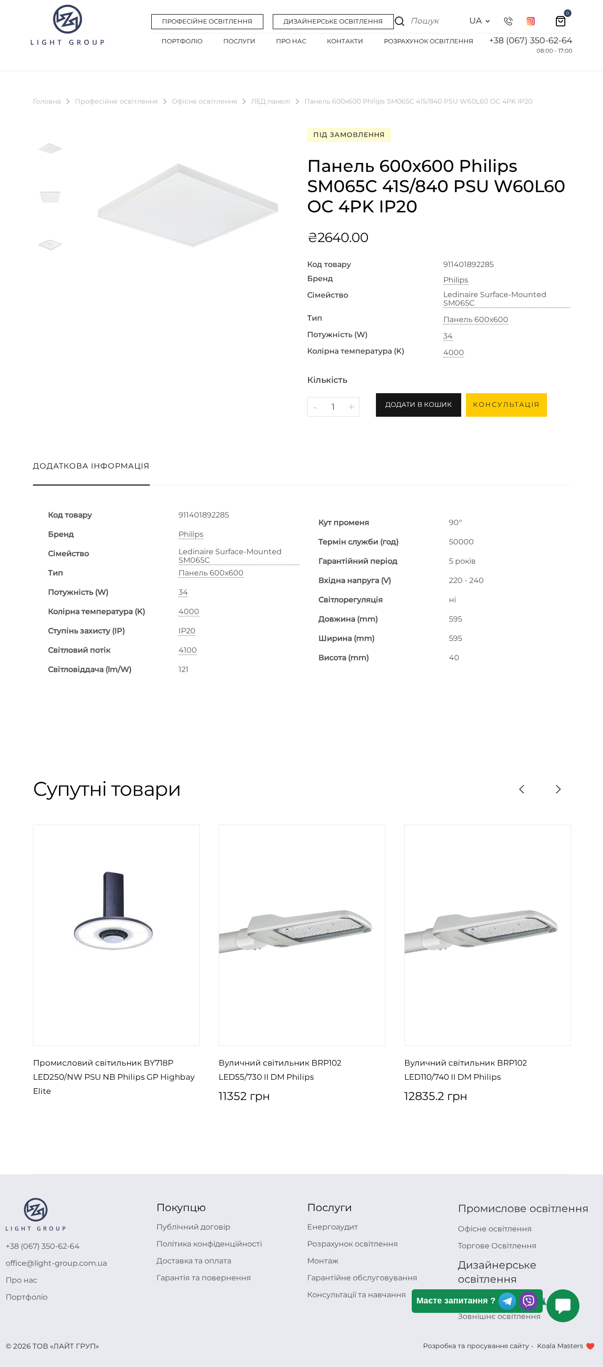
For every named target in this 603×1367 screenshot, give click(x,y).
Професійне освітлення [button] (207, 21)
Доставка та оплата (193, 1260)
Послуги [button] (239, 41)
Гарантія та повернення (203, 1277)
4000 (453, 352)
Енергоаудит (332, 1226)
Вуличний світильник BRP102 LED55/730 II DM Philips (280, 1070)
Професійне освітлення (116, 101)
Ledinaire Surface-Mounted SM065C (494, 299)
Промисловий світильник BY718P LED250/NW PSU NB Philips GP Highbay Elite (114, 1077)
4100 (188, 650)
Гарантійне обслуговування (362, 1277)
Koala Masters (560, 1346)
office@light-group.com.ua (56, 1263)
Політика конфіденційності (209, 1243)
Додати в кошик (418, 404)
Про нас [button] (291, 41)
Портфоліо (27, 1297)
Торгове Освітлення (497, 1245)
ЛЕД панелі (270, 101)
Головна (47, 101)
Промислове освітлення (523, 1208)
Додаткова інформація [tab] (91, 465)
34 (448, 336)
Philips (455, 280)
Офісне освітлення (204, 101)
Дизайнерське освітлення (497, 1272)
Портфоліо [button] (182, 41)
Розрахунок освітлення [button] (428, 41)
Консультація (506, 404)
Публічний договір (193, 1226)
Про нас (21, 1280)
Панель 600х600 (475, 319)
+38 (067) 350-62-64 (530, 40)
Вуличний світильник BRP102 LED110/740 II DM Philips (465, 1070)
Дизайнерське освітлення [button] (333, 21)
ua (475, 21)
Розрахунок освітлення (352, 1243)
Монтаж (322, 1260)
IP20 (187, 631)
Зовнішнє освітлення (499, 1316)
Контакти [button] (345, 41)
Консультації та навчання (356, 1294)
